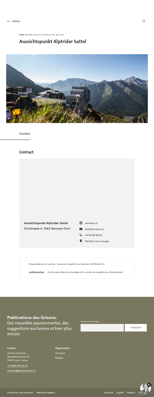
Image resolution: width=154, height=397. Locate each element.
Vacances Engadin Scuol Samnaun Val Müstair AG (80, 264)
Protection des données (20, 392)
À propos (60, 353)
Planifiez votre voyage (97, 241)
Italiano (131, 392)
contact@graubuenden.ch (21, 370)
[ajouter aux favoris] (144, 21)
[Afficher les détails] (149, 385)
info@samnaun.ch (94, 229)
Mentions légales (46, 392)
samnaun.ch (91, 223)
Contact (24, 134)
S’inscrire (135, 328)
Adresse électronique (90, 321)
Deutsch (108, 392)
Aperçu (15, 21)
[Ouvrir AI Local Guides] (145, 388)
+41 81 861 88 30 (93, 235)
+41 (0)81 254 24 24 (17, 365)
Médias (59, 357)
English (120, 392)
